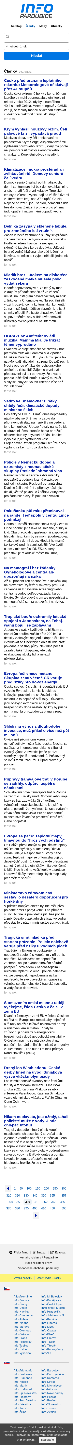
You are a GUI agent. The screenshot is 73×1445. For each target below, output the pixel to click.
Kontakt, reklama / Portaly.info (38, 1257)
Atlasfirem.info (23, 1296)
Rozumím (47, 1439)
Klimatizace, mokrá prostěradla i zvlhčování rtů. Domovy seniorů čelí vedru (34, 173)
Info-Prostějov (22, 1341)
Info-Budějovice (51, 1300)
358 (10, 1202)
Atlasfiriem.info (23, 1370)
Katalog (16, 26)
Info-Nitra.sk (49, 1389)
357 (63, 1195)
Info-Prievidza (22, 1404)
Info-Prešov (48, 1400)
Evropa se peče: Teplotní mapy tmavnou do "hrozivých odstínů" (34, 838)
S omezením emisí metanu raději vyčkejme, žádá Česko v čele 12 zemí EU (34, 1006)
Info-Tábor (48, 1341)
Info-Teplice (21, 1345)
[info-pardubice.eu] (36, 11)
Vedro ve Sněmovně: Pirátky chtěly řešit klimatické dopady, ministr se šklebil (32, 405)
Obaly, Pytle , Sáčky (49, 1277)
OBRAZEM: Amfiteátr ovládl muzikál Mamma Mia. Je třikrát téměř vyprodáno (32, 340)
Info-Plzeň (47, 1334)
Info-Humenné (23, 1377)
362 (45, 1202)
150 (37, 1188)
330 (26, 1195)
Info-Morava (21, 1326)
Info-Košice (21, 1381)
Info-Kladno (21, 1322)
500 (63, 1208)
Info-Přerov (48, 1337)
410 (43, 1208)
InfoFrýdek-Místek (53, 1307)
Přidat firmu (21, 1252)
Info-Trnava (48, 1408)
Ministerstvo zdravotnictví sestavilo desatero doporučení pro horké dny (36, 897)
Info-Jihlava (21, 1319)
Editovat (60, 1252)
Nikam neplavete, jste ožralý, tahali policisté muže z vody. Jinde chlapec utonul (36, 1120)
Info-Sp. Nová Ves (25, 1393)
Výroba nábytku (23, 1277)
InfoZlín (46, 1353)
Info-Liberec (49, 1322)
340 (34, 1195)
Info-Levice (48, 1381)
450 (52, 1208)
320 (17, 1195)
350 (43, 1195)
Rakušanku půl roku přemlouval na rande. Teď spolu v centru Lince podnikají (36, 515)
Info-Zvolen (48, 1411)
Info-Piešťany (22, 1396)
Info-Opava (48, 1330)
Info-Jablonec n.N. (53, 1315)
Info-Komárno (50, 1377)
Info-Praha (20, 1337)
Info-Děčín (20, 1307)
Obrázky (56, 26)
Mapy (43, 26)
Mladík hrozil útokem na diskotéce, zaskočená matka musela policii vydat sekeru (36, 279)
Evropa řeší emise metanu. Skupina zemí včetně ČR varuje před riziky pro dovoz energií (33, 677)
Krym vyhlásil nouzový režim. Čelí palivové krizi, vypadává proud (35, 131)
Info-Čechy (21, 1304)
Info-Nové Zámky (52, 1393)
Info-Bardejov (50, 1370)
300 (63, 1188)
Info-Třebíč (48, 1345)
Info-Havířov (21, 1311)
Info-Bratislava (23, 1374)
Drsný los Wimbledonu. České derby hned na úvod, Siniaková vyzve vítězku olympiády (33, 1072)
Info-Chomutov (23, 1315)
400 (34, 1208)
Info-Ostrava (22, 1334)
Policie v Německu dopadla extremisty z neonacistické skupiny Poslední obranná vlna (33, 466)
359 (18, 1202)
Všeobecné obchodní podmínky (38, 1268)
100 (29, 1188)
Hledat (36, 56)
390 (26, 1208)
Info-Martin (21, 1385)
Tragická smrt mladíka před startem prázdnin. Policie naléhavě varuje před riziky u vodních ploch (36, 941)
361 (36, 1202)
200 (46, 1188)
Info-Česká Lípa (51, 1304)
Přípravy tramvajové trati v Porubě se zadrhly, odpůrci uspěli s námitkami (35, 783)
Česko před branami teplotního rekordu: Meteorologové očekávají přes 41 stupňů (36, 84)
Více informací (26, 1439)
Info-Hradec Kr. (51, 1311)
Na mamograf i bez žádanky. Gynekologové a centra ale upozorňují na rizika (30, 572)
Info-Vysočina (22, 1353)
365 (62, 1202)
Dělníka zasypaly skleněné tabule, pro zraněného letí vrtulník (35, 228)
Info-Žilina (20, 1411)
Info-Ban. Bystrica (52, 1374)
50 (21, 1188)
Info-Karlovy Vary (52, 1349)
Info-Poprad (49, 1396)
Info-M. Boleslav (51, 1296)
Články (30, 26)
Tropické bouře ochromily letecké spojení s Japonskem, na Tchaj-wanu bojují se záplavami (35, 620)
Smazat (41, 1252)
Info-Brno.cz (21, 1300)
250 (55, 1188)
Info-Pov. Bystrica (25, 1400)
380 (17, 1208)
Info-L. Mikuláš (23, 1389)
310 (8, 1195)
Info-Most (47, 1326)
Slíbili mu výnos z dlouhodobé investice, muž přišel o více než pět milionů (36, 730)
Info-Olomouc (22, 1330)
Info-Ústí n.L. (22, 1349)
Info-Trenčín (21, 1408)
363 (53, 1202)
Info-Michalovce (51, 1385)
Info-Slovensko (50, 1404)
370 (8, 1208)
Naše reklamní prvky (38, 1262)
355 (52, 1195)
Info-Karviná (49, 1319)
